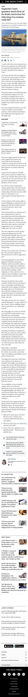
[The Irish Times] (14, 2)
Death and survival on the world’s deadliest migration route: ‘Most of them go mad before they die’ (12, 566)
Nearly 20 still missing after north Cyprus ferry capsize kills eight (13, 612)
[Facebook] (5, 61)
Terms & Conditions (14, 678)
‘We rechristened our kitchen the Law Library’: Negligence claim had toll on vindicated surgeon (13, 480)
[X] (8, 61)
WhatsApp (21, 437)
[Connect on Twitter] (11, 465)
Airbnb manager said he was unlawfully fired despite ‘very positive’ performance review (9, 503)
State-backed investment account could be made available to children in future (13, 622)
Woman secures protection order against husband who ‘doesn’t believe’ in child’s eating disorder (12, 492)
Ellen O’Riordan (5, 55)
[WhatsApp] (11, 61)
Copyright (14, 691)
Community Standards (14, 688)
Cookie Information (14, 683)
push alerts (15, 442)
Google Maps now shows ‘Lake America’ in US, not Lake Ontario (13, 628)
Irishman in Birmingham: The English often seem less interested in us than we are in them (13, 577)
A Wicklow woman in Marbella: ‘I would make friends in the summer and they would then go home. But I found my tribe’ (12, 555)
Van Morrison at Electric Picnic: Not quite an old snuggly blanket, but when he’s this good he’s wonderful (13, 588)
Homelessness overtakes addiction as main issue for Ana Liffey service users (13, 634)
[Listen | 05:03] (2, 61)
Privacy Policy (14, 681)
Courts (3, 6)
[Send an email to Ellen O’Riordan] (8, 465)
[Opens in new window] (8, 646)
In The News (14, 451)
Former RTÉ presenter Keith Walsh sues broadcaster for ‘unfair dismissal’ (9, 514)
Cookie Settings (14, 686)
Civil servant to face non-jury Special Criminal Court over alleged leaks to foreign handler (12, 524)
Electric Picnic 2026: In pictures (11, 617)
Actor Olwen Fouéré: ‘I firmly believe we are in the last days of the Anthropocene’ (9, 543)
